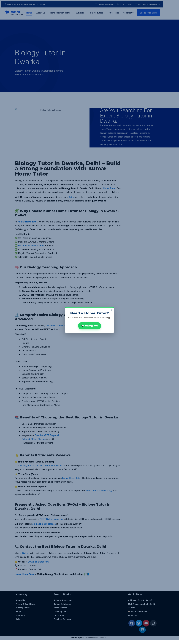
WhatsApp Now (89, 325)
